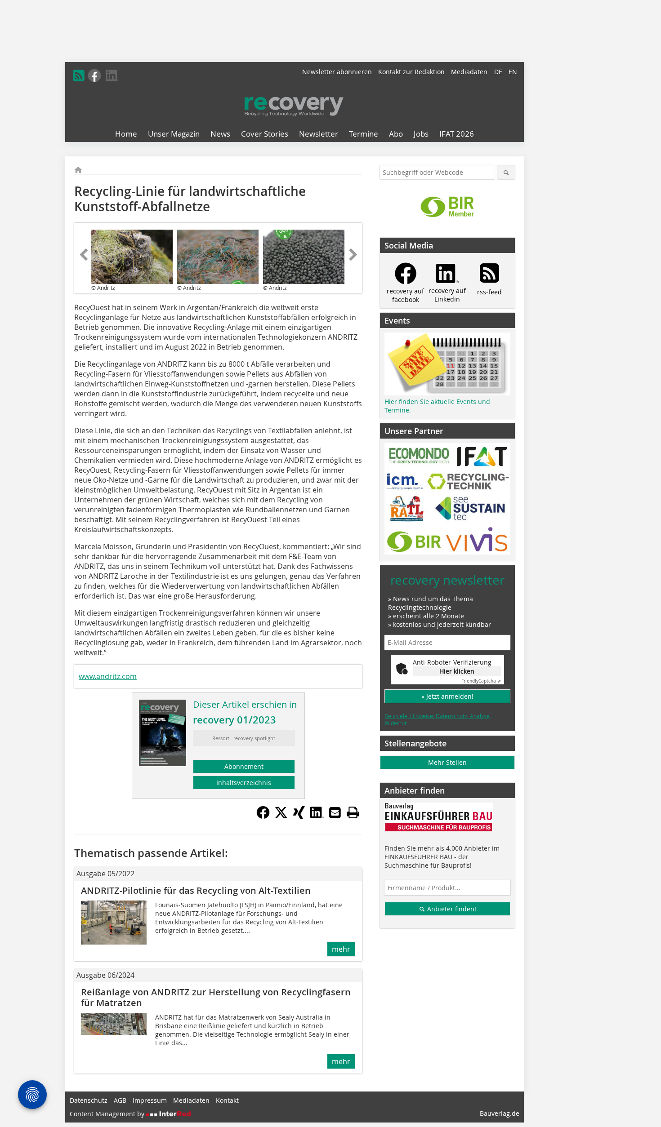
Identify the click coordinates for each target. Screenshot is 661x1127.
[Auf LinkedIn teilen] (317, 816)
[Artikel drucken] (353, 812)
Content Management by (108, 1113)
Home (126, 134)
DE (498, 71)
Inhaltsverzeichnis (243, 782)
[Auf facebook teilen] (263, 816)
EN (513, 71)
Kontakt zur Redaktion (411, 71)
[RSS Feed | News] (78, 75)
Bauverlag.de (499, 1113)
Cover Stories (264, 134)
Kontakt (227, 1100)
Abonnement (244, 766)
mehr (341, 949)
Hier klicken (456, 671)
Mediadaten (469, 71)
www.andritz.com (108, 676)
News (220, 134)
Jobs (421, 134)
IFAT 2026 (456, 134)
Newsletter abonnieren (337, 71)
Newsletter (318, 134)
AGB (120, 1100)
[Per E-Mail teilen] (335, 812)
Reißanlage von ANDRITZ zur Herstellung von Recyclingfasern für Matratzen (216, 997)
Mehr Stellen (447, 762)
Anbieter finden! (450, 909)
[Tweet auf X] (281, 816)
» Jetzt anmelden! (447, 696)
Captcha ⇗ (481, 681)
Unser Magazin (174, 134)
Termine (363, 134)
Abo (396, 134)
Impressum (150, 1100)
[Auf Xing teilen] (299, 816)
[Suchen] (506, 172)
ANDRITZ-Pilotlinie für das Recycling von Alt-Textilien (196, 890)
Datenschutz (88, 1100)
